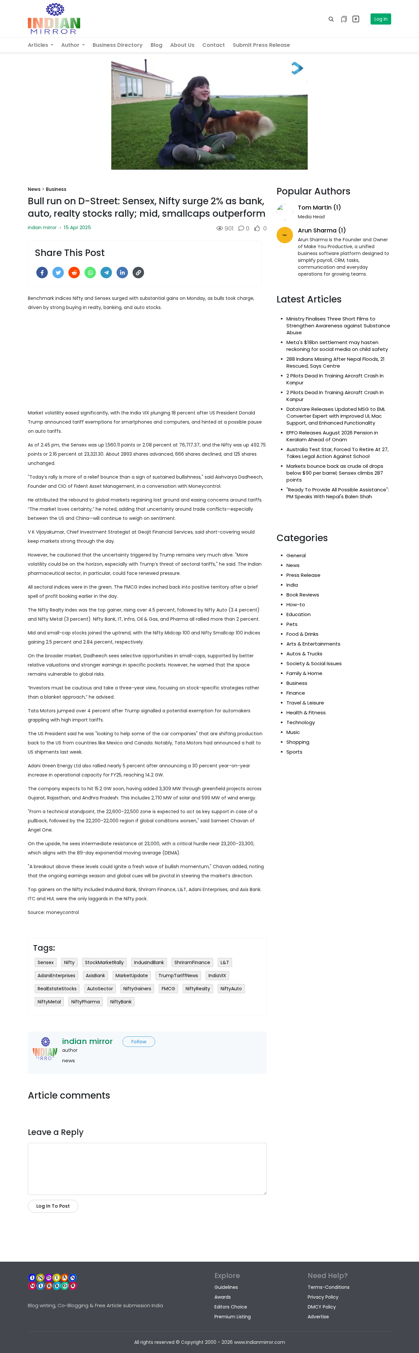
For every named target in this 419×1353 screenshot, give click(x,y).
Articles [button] (38, 45)
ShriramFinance (192, 962)
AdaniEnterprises (56, 975)
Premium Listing (232, 1316)
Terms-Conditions (329, 1287)
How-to (295, 604)
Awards (222, 1297)
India (292, 584)
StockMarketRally (104, 962)
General (296, 555)
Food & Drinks (302, 634)
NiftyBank (121, 1001)
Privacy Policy (323, 1297)
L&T (225, 962)
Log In (381, 19)
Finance (295, 692)
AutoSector (100, 988)
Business (56, 189)
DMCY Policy (322, 1307)
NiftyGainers (137, 988)
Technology (300, 722)
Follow (139, 1041)
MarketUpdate (132, 975)
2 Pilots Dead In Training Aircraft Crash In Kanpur (335, 379)
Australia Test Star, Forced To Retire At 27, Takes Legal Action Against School (337, 453)
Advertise (318, 1316)
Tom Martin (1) (319, 207)
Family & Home (304, 673)
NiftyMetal (49, 1001)
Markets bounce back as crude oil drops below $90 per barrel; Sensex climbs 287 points (334, 473)
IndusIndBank (149, 962)
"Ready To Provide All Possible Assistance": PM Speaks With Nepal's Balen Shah (337, 493)
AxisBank (95, 975)
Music (293, 732)
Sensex (46, 962)
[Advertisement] (147, 362)
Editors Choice (230, 1307)
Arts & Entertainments (313, 643)
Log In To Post (53, 1206)
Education (298, 614)
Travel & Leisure (305, 702)
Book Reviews (302, 594)
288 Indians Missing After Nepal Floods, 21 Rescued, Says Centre (335, 362)
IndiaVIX (217, 975)
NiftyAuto (231, 988)
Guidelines (226, 1287)
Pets (292, 624)
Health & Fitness (306, 712)
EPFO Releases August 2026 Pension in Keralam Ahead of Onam (332, 436)
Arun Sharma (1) (322, 230)
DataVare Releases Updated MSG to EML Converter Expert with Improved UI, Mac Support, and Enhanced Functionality (335, 416)
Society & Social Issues (314, 663)
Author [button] (71, 45)
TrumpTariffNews (178, 975)
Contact (213, 45)
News (34, 189)
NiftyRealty (198, 988)
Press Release (303, 575)
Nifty (69, 962)
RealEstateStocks (57, 988)
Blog (156, 45)
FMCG (168, 988)
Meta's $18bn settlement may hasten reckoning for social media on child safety (337, 346)
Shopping (297, 742)
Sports (294, 751)
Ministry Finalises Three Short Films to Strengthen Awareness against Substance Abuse (338, 325)
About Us (182, 45)
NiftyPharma (85, 1001)
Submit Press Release (261, 45)
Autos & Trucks (304, 653)
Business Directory (118, 45)
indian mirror (42, 227)
